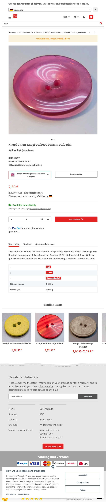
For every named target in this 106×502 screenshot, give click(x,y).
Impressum (46, 419)
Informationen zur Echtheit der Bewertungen (79, 499)
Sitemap (13, 424)
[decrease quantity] (11, 219)
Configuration (83, 482)
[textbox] (50, 10)
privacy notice (45, 386)
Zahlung (13, 419)
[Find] (101, 24)
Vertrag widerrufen (53, 446)
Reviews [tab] (27, 244)
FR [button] (75, 17)
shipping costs (36, 192)
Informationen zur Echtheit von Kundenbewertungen (51, 434)
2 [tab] (54, 139)
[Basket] (92, 17)
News (12, 408)
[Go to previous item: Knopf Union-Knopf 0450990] (89, 32)
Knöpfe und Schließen (30, 164)
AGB (42, 414)
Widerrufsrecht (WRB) (51, 424)
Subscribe (88, 396)
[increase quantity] (48, 219)
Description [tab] (14, 244)
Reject (82, 490)
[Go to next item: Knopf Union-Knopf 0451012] (94, 32)
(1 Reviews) (28, 150)
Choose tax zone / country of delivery (28, 196)
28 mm (49, 272)
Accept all (82, 475)
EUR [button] (65, 17)
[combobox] (49, 10)
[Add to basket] (11, 44)
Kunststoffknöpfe (53, 278)
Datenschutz (46, 408)
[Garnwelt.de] (15, 16)
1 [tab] (51, 139)
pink (48, 267)
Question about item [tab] (44, 244)
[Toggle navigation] (10, 16)
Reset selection (76, 174)
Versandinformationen (21, 430)
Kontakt (13, 414)
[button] (84, 17)
